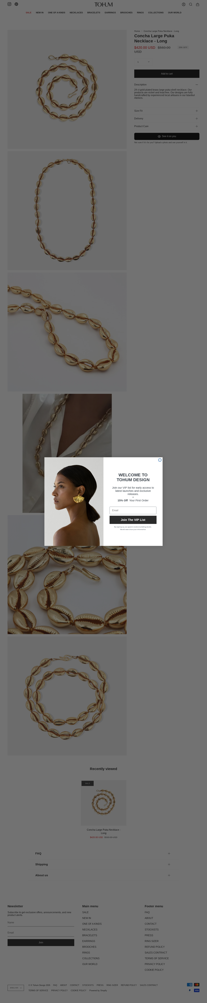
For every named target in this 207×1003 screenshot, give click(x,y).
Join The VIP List (133, 519)
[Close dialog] (159, 460)
